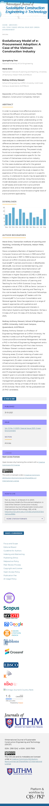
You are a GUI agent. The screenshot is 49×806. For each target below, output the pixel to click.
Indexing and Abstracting (14, 554)
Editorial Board (10, 547)
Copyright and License (13, 568)
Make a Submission (13, 533)
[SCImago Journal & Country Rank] (18, 690)
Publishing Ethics (11, 558)
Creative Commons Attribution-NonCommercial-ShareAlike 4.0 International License (21, 478)
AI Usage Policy (10, 579)
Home (4, 25)
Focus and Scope (11, 544)
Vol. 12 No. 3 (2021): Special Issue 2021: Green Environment (20, 28)
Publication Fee (10, 575)
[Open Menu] (2, 2)
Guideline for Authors (12, 551)
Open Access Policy (12, 572)
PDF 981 (10, 399)
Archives (13, 25)
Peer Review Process (12, 565)
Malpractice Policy (11, 561)
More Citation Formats (16, 519)
